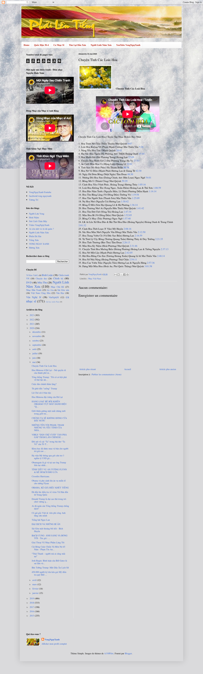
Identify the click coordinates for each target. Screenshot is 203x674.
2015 (32, 615)
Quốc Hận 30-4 (41, 45)
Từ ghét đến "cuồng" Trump (44, 388)
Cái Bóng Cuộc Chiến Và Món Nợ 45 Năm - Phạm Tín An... (48, 548)
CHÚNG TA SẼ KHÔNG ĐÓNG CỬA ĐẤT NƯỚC (49, 419)
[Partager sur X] (121, 274)
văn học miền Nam (52, 301)
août (34, 349)
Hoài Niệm (34, 217)
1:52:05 (128, 215)
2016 (32, 611)
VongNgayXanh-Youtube (40, 192)
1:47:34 (127, 211)
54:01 (148, 177)
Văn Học (60, 292)
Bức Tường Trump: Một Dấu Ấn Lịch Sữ (50, 567)
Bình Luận (47, 275)
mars (34, 584)
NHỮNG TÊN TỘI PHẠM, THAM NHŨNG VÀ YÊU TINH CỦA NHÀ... (48, 427)
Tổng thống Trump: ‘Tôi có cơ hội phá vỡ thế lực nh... (49, 378)
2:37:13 (164, 249)
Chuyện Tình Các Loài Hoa (44, 365)
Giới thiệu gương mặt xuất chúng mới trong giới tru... (48, 412)
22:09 (131, 157)
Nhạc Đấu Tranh (33, 289)
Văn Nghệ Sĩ (33, 297)
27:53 (136, 160)
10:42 (119, 150)
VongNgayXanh (52, 639)
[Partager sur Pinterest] (127, 274)
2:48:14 (161, 255)
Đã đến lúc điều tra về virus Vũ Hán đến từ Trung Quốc (50, 493)
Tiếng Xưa (34, 240)
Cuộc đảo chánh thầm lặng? (44, 384)
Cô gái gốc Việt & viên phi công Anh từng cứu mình (48, 514)
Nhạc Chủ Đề (57, 286)
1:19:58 (135, 194)
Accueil (127, 369)
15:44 (141, 153)
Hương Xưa (34, 247)
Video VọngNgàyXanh (39, 225)
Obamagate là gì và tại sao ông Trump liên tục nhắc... (49, 464)
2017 (32, 607)
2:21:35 (159, 239)
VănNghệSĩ (54, 297)
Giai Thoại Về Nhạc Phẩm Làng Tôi (48, 542)
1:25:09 (136, 198)
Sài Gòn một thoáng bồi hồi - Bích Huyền (47, 530)
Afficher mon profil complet (54, 643)
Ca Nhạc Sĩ (58, 45)
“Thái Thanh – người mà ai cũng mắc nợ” (48, 555)
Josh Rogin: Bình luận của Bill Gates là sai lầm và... (49, 562)
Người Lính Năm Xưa (101, 45)
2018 (32, 602)
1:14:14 (152, 191)
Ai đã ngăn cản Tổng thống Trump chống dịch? (50, 507)
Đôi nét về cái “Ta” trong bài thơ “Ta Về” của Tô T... (48, 443)
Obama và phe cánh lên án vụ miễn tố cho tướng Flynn (49, 482)
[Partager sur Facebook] (124, 274)
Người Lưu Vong (36, 213)
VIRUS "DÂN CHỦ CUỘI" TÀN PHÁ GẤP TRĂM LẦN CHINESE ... (49, 436)
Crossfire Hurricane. (41, 476)
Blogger (128, 653)
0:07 (130, 143)
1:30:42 (125, 201)
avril (34, 580)
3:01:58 (148, 266)
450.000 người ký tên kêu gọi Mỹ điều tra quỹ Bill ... (49, 573)
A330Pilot (108, 653)
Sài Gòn (50, 290)
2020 (32, 328)
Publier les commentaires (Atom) (106, 374)
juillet (35, 353)
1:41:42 (140, 208)
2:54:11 (133, 259)
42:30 (138, 170)
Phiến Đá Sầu (35, 236)
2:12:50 (141, 232)
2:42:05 (129, 252)
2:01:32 (82, 225)
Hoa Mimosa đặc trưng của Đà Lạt (47, 396)
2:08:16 (127, 228)
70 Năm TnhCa (32, 275)
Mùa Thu (42, 282)
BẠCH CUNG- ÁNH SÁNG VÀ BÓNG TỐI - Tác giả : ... (49, 537)
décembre (37, 331)
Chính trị (58, 278)
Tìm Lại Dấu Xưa (77, 45)
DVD (29, 282)
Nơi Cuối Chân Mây (38, 221)
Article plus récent (87, 369)
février (35, 588)
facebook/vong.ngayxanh (40, 195)
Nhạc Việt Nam (94, 278)
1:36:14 (134, 204)
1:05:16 (142, 184)
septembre (37, 344)
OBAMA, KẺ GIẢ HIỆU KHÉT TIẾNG (50, 487)
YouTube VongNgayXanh (128, 45)
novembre (37, 336)
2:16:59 (138, 235)
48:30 (130, 174)
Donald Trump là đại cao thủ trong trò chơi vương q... (49, 500)
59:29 (125, 181)
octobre (36, 340)
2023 (32, 315)
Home (26, 45)
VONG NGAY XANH (39, 243)
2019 (32, 598)
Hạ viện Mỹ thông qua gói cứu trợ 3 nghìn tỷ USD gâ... (48, 457)
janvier (35, 592)
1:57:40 (127, 218)
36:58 (126, 167)
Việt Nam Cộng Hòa (40, 292)
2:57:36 (151, 262)
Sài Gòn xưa (63, 289)
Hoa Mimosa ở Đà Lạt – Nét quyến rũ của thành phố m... (49, 371)
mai (34, 362)
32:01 (129, 163)
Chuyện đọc (41, 278)
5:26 (141, 146)
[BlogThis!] (118, 274)
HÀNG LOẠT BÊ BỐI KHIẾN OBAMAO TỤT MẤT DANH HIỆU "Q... (49, 404)
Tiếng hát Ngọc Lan (41, 519)
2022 (32, 319)
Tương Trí (33, 199)
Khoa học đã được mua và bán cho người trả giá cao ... (50, 450)
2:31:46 (133, 245)
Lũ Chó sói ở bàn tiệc (41, 392)
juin (34, 357)
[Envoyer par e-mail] (115, 274)
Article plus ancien (167, 369)
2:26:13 (126, 242)
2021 (32, 323)
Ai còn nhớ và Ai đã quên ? (41, 228)
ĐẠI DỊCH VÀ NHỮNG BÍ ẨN (46, 524)
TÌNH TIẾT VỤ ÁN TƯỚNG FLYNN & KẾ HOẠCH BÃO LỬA (49, 471)
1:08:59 (157, 187)
